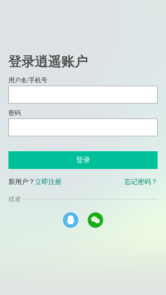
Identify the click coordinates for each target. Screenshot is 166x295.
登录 (83, 160)
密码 (14, 113)
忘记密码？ (141, 181)
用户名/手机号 (27, 80)
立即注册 (48, 181)
